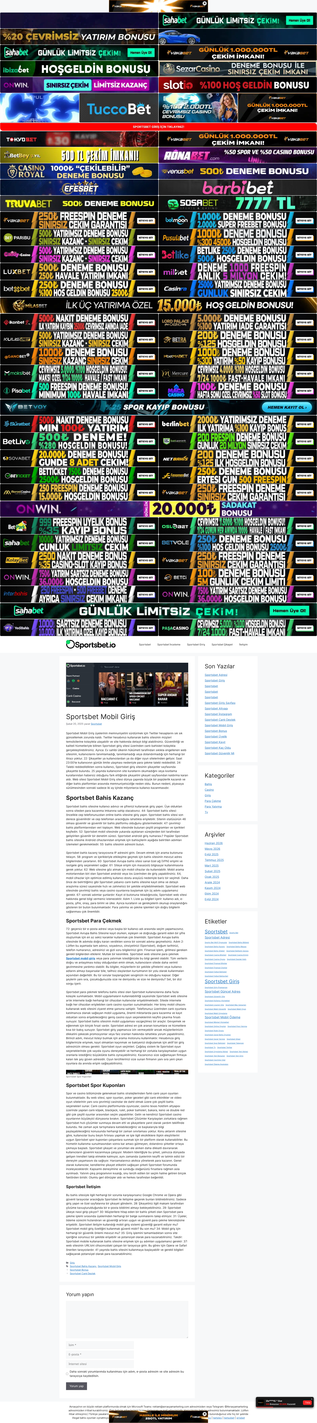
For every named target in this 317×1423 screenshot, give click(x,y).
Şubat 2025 (212, 871)
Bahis (208, 784)
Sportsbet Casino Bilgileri (215, 955)
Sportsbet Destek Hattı (236, 959)
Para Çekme (213, 801)
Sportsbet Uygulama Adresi (216, 1052)
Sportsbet (145, 644)
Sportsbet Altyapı (216, 708)
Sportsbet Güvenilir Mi (219, 753)
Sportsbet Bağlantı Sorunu (237, 951)
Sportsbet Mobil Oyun (237, 1009)
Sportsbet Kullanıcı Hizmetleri (217, 1001)
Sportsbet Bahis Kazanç (83, 1266)
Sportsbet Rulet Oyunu (214, 1031)
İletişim (243, 644)
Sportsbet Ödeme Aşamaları (216, 1064)
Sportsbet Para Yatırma (237, 1026)
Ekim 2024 (212, 893)
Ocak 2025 (212, 876)
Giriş (72, 1262)
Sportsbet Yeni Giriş (235, 1056)
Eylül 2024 (212, 899)
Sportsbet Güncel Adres (222, 991)
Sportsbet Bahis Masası (237, 947)
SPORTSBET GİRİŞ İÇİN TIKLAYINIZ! (158, 127)
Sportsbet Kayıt (215, 742)
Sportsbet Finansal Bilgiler (216, 963)
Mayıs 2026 (212, 848)
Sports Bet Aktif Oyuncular (216, 942)
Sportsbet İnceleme (168, 644)
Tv (206, 812)
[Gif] (158, 305)
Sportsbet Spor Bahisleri (215, 1043)
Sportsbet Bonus (79, 1269)
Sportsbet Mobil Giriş (109, 1266)
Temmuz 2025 (214, 860)
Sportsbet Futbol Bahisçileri (216, 976)
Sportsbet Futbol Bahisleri (216, 972)
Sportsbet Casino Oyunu (215, 959)
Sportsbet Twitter (224, 1047)
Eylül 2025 (211, 854)
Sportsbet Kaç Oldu (218, 747)
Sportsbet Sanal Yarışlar (215, 1039)
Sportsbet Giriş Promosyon (216, 987)
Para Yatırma (213, 806)
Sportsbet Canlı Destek (82, 1273)
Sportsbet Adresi (216, 675)
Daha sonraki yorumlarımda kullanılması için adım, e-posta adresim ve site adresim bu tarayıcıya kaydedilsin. (127, 1374)
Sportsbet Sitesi (233, 1039)
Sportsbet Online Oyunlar (215, 1026)
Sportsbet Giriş (196, 644)
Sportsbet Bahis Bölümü (239, 942)
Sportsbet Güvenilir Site (215, 996)
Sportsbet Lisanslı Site (214, 1005)
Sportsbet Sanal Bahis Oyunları (218, 1035)
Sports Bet (233, 933)
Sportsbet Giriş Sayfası (220, 703)
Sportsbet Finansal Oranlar (216, 968)
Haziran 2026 (214, 843)
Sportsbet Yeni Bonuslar (215, 1056)
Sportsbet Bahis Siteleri (215, 951)
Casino (209, 789)
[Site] (79, 220)
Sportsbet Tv (210, 1047)
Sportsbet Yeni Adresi (239, 1052)
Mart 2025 (212, 865)
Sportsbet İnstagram (218, 714)
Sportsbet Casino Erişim (238, 955)
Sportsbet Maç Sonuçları (236, 1005)
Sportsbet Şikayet (222, 644)
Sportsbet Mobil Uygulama (216, 1013)
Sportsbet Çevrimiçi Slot (215, 1060)
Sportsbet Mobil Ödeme (222, 1017)
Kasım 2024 (213, 888)
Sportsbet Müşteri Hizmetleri (217, 1022)
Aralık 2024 (212, 882)
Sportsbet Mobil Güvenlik (215, 1009)
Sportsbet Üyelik (216, 736)
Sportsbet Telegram (235, 1043)
